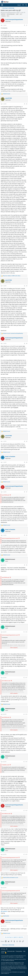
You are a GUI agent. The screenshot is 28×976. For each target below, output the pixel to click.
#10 (26, 632)
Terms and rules (11, 951)
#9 (26, 565)
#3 (26, 285)
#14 (26, 810)
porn (21, 14)
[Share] (24, 25)
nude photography (11, 14)
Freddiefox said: (5, 764)
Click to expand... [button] (14, 647)
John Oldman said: (6, 680)
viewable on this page (19, 963)
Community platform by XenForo (13, 955)
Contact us (3, 951)
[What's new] (23, 5)
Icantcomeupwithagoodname (9, 12)
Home (2, 953)
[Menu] (2, 5)
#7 (26, 492)
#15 (26, 854)
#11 (26, 677)
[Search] (26, 5)
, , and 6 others (11, 275)
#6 (26, 462)
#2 (26, 104)
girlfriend (3, 14)
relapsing (3, 16)
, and (13, 333)
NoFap (4, 949)
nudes (17, 14)
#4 (26, 343)
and (10, 877)
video (8, 16)
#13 (26, 761)
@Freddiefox (4, 911)
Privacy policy (19, 951)
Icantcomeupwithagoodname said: (10, 538)
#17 (26, 926)
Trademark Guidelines (9, 960)
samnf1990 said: (5, 495)
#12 (26, 714)
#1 (26, 25)
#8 (26, 535)
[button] (7, 949)
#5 (26, 441)
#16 (26, 887)
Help (24, 951)
